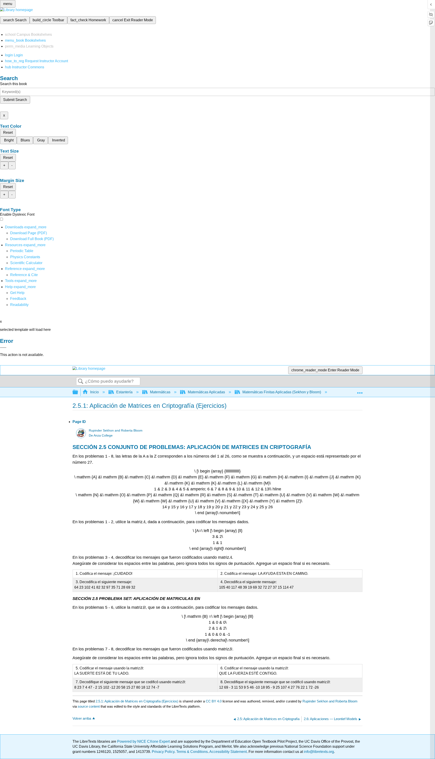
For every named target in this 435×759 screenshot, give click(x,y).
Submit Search (15, 100)
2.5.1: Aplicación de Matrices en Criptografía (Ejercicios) (137, 701)
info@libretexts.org (318, 752)
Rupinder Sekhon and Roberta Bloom (116, 430)
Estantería (124, 392)
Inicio (94, 392)
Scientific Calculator (26, 263)
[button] (18, 299)
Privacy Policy (163, 752)
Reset (8, 132)
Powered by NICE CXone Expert (144, 741)
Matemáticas (160, 392)
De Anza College (101, 435)
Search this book (13, 84)
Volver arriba (81, 718)
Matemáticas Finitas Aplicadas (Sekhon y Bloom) (282, 392)
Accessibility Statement (228, 752)
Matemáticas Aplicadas (206, 392)
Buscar (80, 381)
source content (89, 706)
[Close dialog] (3, 347)
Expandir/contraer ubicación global (359, 390)
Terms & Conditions (192, 752)
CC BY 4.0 (214, 701)
